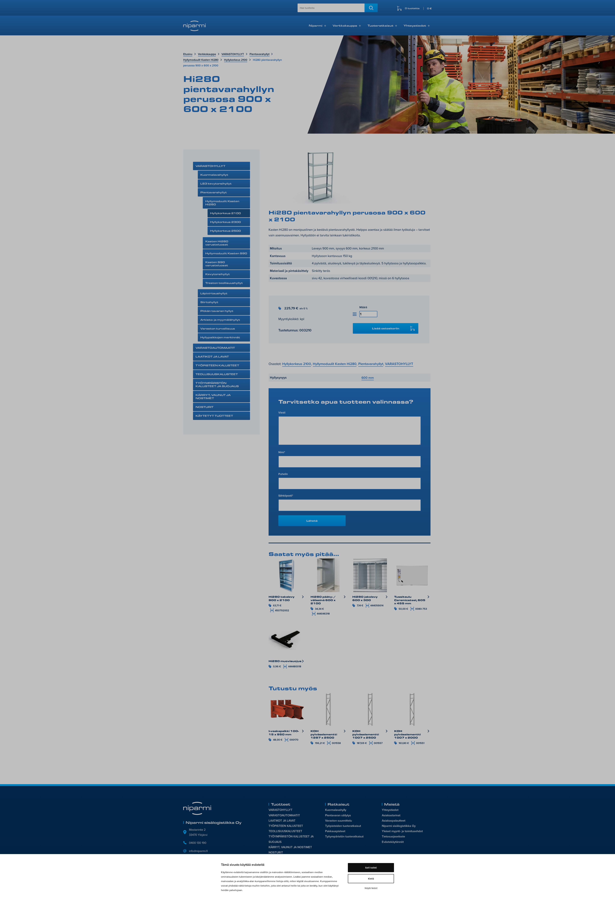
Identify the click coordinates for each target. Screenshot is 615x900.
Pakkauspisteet (335, 831)
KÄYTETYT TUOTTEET (214, 415)
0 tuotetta (418, 8)
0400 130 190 (197, 843)
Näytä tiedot (371, 888)
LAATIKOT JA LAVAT (212, 356)
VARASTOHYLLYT (232, 54)
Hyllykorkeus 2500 (225, 230)
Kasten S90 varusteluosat (216, 263)
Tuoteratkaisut (380, 25)
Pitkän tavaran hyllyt (216, 311)
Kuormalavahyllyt (214, 174)
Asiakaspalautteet (393, 820)
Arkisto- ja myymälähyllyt (220, 319)
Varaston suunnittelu (338, 820)
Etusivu (187, 54)
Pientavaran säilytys (338, 815)
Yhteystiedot (415, 25)
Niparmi (315, 25)
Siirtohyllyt (209, 302)
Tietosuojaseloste (393, 836)
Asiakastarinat (391, 815)
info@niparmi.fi (198, 851)
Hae (371, 8)
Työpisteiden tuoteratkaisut (343, 826)
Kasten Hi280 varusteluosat (216, 243)
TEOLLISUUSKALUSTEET (217, 374)
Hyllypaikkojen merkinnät (220, 337)
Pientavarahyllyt (260, 54)
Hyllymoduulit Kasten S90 (226, 253)
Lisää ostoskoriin (385, 328)
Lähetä (312, 520)
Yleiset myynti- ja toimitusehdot (402, 831)
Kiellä (371, 878)
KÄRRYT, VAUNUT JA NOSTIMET (213, 396)
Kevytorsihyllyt (217, 274)
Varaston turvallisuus (217, 328)
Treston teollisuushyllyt (224, 283)
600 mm (367, 377)
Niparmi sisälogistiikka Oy (399, 826)
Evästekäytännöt (393, 842)
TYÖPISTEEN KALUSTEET (217, 365)
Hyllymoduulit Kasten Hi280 (200, 60)
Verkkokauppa (345, 25)
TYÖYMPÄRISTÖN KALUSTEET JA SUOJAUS (217, 384)
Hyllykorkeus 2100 (235, 60)
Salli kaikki (371, 867)
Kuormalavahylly (335, 810)
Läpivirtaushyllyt (213, 293)
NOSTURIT (204, 407)
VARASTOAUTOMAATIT (215, 347)
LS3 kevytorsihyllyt (216, 183)
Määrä (363, 307)
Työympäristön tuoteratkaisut (344, 836)
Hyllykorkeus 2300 (225, 222)
